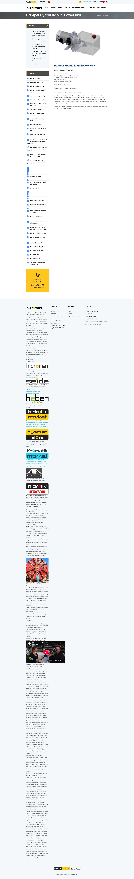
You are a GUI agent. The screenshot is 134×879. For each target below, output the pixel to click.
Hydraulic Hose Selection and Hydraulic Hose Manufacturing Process (37, 149)
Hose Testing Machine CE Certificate (37, 217)
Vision (52, 318)
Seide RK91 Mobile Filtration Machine (38, 129)
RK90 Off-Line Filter (35, 124)
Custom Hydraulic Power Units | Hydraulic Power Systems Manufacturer (39, 34)
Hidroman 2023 (34, 188)
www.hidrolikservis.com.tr (33, 508)
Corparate (53, 7)
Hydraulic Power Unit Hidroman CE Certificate (39, 223)
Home (46, 7)
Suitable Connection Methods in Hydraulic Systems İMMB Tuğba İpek (37, 141)
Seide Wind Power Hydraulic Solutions (38, 211)
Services (67, 7)
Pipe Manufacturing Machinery (37, 60)
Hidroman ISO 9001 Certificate (38, 233)
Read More (28, 859)
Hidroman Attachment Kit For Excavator (38, 91)
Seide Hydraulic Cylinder (37, 200)
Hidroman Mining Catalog (37, 96)
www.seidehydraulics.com (33, 392)
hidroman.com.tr (74, 874)
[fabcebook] (85, 325)
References (92, 7)
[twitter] (93, 325)
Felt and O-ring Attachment (38, 247)
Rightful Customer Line (56, 321)
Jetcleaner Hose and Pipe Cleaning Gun (37, 263)
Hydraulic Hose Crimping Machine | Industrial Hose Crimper (39, 53)
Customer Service (92, 2)
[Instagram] (88, 325)
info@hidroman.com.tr (38, 287)
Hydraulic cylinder (35, 258)
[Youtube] (90, 325)
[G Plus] (95, 325)
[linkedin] (97, 325)
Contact (103, 7)
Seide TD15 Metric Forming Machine (37, 135)
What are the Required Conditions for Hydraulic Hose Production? (37, 162)
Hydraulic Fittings (35, 254)
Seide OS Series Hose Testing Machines (38, 104)
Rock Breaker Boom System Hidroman (38, 238)
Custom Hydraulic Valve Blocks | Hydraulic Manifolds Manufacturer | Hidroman (39, 45)
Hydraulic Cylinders (37, 39)
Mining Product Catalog (37, 82)
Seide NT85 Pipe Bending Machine (37, 120)
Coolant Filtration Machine (37, 243)
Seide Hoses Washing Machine (39, 100)
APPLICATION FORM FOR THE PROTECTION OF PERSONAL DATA (58, 327)
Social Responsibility (55, 323)
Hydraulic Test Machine (37, 250)
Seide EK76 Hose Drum (36, 109)
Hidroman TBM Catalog (37, 86)
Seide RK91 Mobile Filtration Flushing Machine (38, 155)
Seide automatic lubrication (38, 204)
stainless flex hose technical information (38, 183)
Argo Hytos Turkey (35, 176)
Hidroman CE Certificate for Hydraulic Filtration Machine (38, 228)
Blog (98, 7)
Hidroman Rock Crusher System (37, 114)
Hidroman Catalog (35, 78)
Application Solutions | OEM (79, 7)
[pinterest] (100, 325)
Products (60, 7)
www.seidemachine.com (32, 393)
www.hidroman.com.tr (31, 377)
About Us (53, 311)
